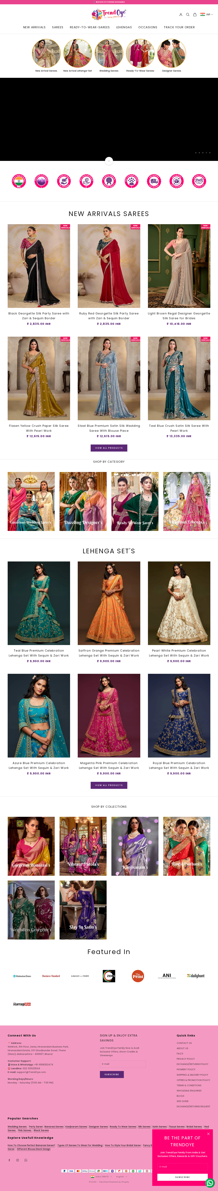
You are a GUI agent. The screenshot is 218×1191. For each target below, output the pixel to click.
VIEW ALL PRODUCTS (109, 447)
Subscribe (182, 1177)
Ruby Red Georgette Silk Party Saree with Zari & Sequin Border (109, 315)
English (120, 1176)
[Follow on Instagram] (17, 1160)
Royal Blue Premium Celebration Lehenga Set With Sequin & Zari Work (179, 765)
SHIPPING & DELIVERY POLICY (192, 1074)
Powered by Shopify (119, 1182)
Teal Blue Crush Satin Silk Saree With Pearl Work (179, 428)
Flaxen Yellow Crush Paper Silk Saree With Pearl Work (39, 428)
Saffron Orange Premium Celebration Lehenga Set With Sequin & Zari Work (109, 653)
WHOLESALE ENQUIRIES (189, 1090)
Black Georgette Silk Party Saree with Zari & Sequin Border (38, 315)
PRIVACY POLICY (186, 1058)
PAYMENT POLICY (186, 1069)
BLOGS (180, 1096)
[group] (109, 119)
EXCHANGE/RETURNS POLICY (192, 1064)
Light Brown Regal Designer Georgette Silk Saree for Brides (179, 315)
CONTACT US (184, 1043)
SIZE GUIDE (182, 1101)
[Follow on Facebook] (9, 1160)
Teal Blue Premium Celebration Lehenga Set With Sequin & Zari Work (39, 653)
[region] (109, 119)
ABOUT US (182, 1048)
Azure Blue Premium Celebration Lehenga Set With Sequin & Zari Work (39, 765)
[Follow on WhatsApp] (25, 1160)
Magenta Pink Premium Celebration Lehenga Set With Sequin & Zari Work (109, 765)
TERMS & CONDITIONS (189, 1085)
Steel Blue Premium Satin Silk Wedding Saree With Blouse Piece (109, 428)
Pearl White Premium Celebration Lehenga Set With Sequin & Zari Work (179, 653)
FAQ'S (180, 1053)
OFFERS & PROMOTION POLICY (193, 1080)
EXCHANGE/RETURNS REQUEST (193, 1106)
